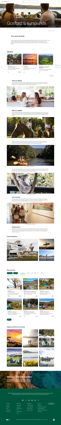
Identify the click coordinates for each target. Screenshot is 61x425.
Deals (17, 413)
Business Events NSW (41, 408)
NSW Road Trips (19, 408)
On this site (19, 403)
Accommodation (19, 411)
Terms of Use (8, 411)
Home (8, 28)
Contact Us (8, 405)
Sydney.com (40, 405)
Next (52, 75)
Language (51, 403)
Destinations (19, 405)
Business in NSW (29, 408)
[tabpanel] (30, 14)
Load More (9, 319)
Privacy (7, 408)
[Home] (6, 1)
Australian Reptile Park (29, 194)
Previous (50, 75)
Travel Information (30, 405)
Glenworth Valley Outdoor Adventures (28, 138)
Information (29, 403)
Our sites (39, 403)
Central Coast (19, 28)
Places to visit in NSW (13, 28)
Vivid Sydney (40, 411)
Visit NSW (8, 403)
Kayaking (28, 166)
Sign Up (9, 384)
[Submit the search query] (23, 1)
